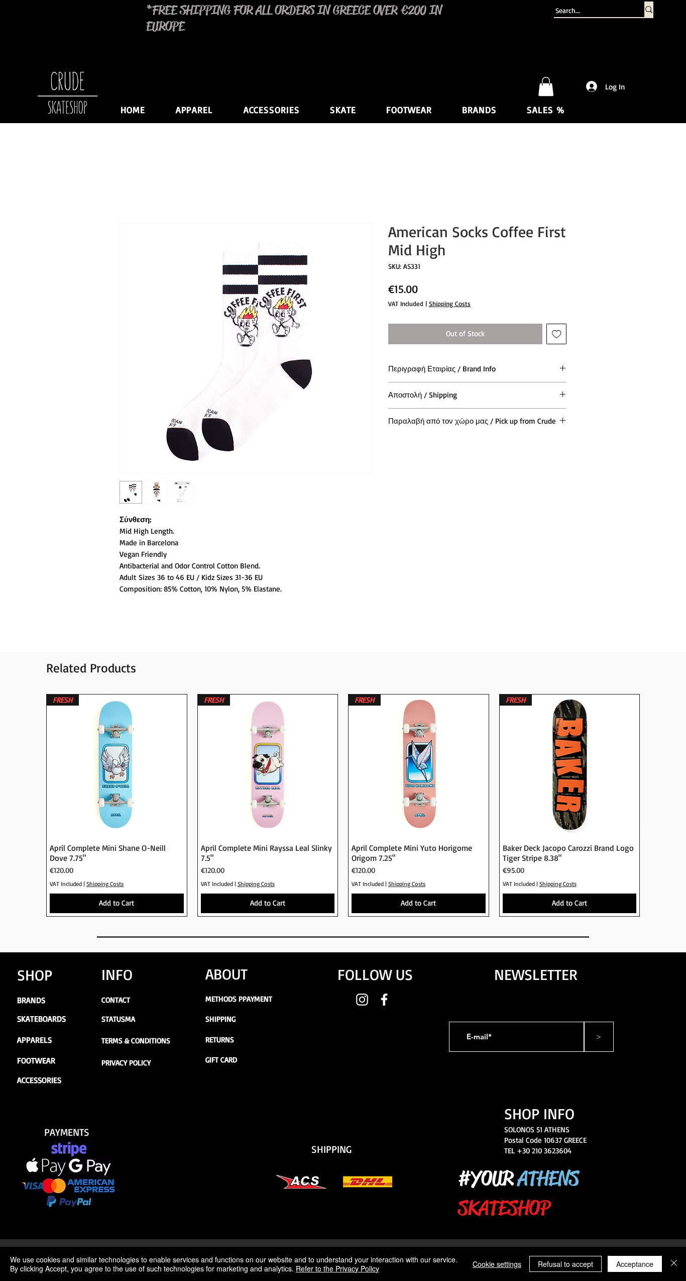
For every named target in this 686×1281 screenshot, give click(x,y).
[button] (546, 86)
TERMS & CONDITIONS (135, 1040)
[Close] (674, 1264)
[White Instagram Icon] (362, 1000)
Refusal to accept (565, 1264)
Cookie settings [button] (497, 1264)
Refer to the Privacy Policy (337, 1268)
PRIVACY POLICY (126, 1062)
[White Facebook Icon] (384, 1000)
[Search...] (648, 9)
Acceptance (634, 1264)
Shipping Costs (450, 304)
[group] (343, 805)
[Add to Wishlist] (556, 334)
